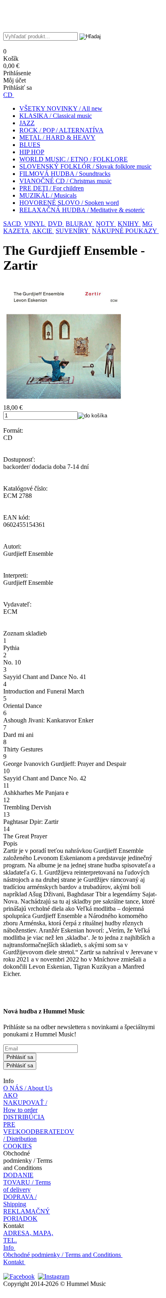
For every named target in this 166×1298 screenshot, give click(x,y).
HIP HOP (31, 152)
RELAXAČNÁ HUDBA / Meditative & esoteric (82, 209)
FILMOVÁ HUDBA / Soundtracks (64, 173)
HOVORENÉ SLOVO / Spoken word (69, 202)
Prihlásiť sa (19, 1057)
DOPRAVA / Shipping (20, 1200)
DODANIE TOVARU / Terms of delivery (27, 1182)
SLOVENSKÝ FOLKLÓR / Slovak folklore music (85, 166)
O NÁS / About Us (27, 1088)
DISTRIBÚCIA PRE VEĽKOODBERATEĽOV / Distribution (38, 1128)
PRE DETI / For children (51, 188)
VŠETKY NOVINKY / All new (60, 108)
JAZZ (27, 123)
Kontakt (13, 1262)
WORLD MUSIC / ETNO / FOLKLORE (73, 159)
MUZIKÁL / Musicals (48, 195)
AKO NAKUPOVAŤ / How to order (25, 1102)
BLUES (29, 144)
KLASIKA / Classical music (55, 115)
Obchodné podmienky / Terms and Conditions (62, 1254)
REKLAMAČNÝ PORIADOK (26, 1215)
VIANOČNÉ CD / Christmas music (65, 180)
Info (8, 1247)
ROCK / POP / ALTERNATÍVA (61, 130)
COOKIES (17, 1146)
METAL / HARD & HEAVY (57, 137)
